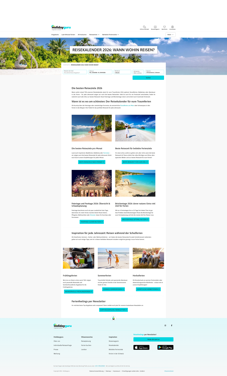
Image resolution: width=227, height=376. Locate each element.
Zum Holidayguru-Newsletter (112, 310)
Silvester (92, 215)
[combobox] (75, 72)
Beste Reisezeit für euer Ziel (134, 162)
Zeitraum (91, 71)
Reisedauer (117, 71)
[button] (148, 78)
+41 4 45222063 (100, 366)
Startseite (66, 65)
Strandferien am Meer (127, 105)
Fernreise (106, 153)
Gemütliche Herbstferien (147, 289)
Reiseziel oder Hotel (68, 71)
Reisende (148, 71)
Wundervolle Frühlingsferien (77, 291)
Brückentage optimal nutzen (134, 219)
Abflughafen (137, 71)
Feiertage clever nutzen (91, 222)
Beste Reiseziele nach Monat (90, 162)
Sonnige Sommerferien (112, 289)
